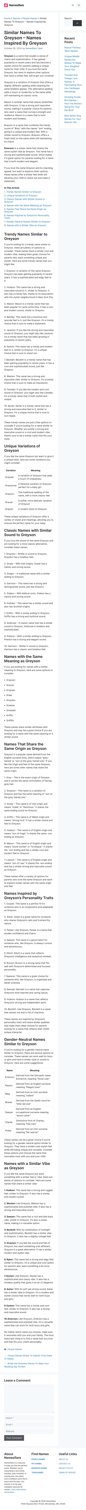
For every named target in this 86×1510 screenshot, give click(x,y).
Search (68, 18)
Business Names (39, 1468)
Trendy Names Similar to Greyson (23, 192)
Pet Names (36, 1464)
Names (16, 18)
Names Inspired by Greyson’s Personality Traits (26, 216)
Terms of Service (67, 1472)
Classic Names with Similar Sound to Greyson (24, 200)
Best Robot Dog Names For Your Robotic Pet (72, 119)
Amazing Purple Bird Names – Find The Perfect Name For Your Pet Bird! (73, 104)
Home (7, 18)
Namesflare (16, 5)
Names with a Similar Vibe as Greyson (26, 225)
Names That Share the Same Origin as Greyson (25, 210)
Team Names (37, 1472)
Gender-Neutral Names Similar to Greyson (28, 221)
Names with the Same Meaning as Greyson (29, 205)
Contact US (64, 1464)
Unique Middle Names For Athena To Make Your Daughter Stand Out (72, 63)
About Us (63, 1459)
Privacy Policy (66, 1468)
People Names (29, 18)
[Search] (77, 23)
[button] (73, 5)
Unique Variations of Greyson (22, 195)
